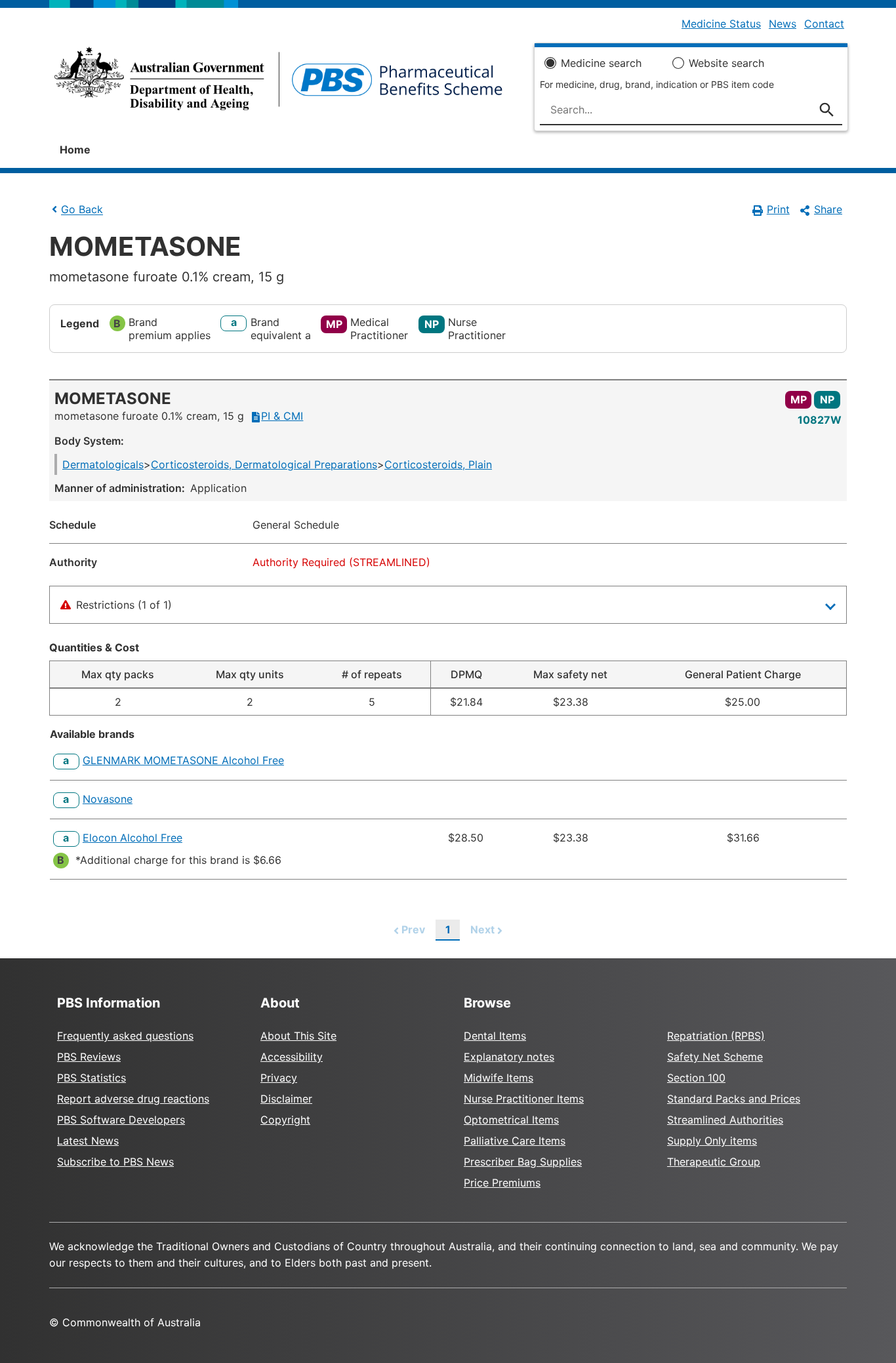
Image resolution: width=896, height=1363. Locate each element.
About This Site (298, 1035)
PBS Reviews (89, 1056)
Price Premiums (502, 1182)
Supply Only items (712, 1140)
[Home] (278, 83)
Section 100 (696, 1077)
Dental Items (495, 1035)
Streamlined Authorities (725, 1119)
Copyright (285, 1119)
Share (828, 209)
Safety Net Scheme (715, 1056)
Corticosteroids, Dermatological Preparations (264, 464)
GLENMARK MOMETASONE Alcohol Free (183, 760)
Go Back (82, 209)
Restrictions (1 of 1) (124, 604)
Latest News (88, 1140)
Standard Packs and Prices (733, 1098)
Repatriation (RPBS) (716, 1035)
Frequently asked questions (125, 1035)
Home (75, 149)
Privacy (278, 1077)
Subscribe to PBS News (115, 1161)
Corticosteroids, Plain (438, 464)
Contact (824, 23)
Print (778, 209)
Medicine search (601, 63)
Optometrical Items (511, 1119)
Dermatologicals (103, 464)
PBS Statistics (91, 1077)
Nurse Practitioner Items (524, 1098)
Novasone (107, 798)
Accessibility (291, 1056)
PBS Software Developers (121, 1119)
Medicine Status (721, 23)
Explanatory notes (509, 1056)
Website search (726, 63)
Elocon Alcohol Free (132, 837)
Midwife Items (498, 1077)
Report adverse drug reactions (133, 1098)
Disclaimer (286, 1098)
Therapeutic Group (713, 1161)
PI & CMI (282, 415)
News (782, 23)
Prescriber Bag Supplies (523, 1161)
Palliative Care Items (514, 1140)
